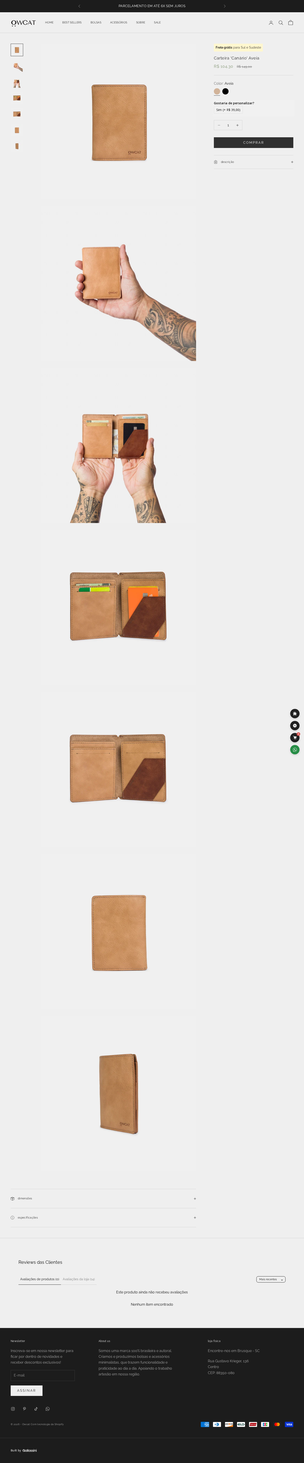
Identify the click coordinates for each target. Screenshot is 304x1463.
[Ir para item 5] (17, 114)
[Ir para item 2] (17, 66)
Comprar (253, 143)
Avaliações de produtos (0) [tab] (39, 1279)
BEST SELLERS (71, 22)
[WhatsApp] (295, 749)
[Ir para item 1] (17, 50)
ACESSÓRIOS (118, 22)
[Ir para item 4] (17, 98)
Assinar (26, 1391)
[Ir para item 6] (17, 130)
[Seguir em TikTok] (36, 1409)
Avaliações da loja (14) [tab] (79, 1279)
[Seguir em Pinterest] (24, 1409)
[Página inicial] (295, 713)
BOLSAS (96, 22)
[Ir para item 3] (17, 82)
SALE (157, 22)
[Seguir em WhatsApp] (47, 1409)
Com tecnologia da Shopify (47, 1424)
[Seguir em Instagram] (13, 1409)
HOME (49, 22)
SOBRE (140, 22)
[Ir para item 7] (17, 146)
